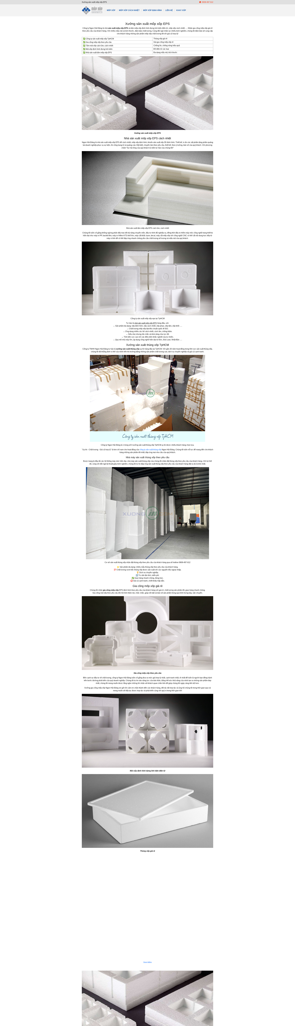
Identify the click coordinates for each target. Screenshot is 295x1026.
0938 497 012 (207, 2)
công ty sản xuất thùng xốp (150, 450)
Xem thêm (147, 962)
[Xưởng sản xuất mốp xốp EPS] (92, 10)
